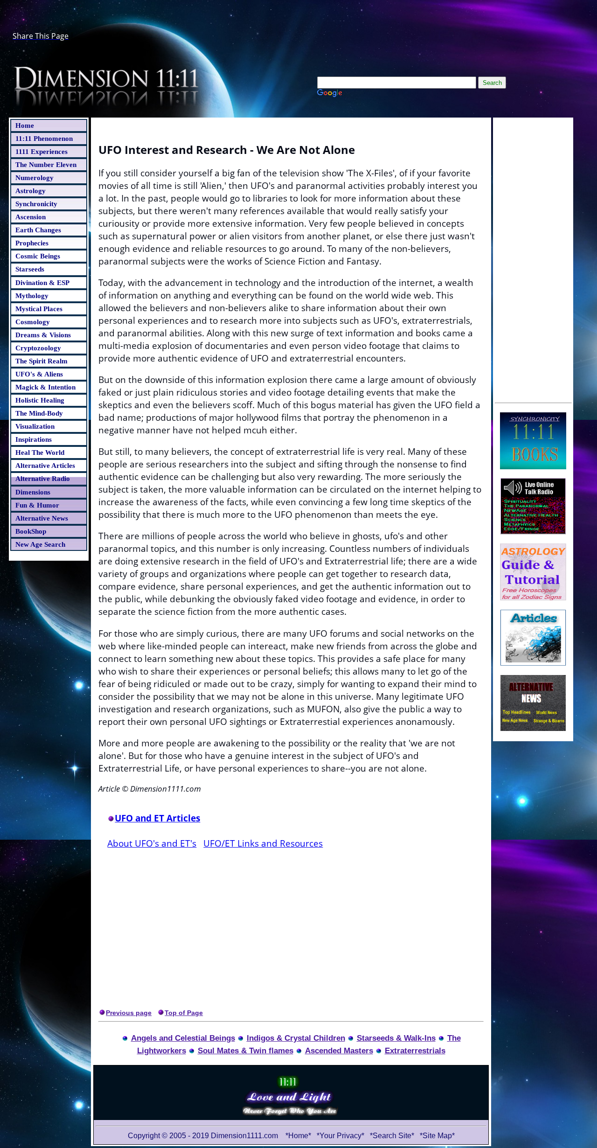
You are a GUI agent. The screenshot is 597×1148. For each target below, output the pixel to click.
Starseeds (29, 269)
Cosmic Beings (37, 256)
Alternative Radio (42, 478)
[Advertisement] (533, 259)
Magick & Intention (45, 387)
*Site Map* (437, 1136)
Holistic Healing (39, 400)
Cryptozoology (38, 348)
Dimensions (32, 492)
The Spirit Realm (41, 361)
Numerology (34, 177)
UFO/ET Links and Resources (263, 843)
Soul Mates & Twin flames (245, 1050)
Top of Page (184, 1012)
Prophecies (32, 243)
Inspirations (33, 439)
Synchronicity (36, 204)
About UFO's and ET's (151, 843)
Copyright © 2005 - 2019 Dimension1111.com (203, 1136)
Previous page (129, 1012)
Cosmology (32, 322)
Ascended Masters (339, 1050)
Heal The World (39, 452)
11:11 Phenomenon (44, 138)
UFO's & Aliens (39, 374)
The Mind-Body (39, 413)
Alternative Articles (45, 465)
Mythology (32, 295)
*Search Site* (393, 1136)
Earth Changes (38, 230)
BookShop (30, 531)
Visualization (35, 426)
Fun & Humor (37, 505)
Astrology (30, 191)
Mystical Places (38, 309)
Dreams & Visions (43, 335)
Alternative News (41, 518)
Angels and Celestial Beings (183, 1038)
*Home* (298, 1136)
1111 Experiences (41, 151)
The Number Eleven (45, 164)
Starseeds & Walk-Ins (396, 1038)
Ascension (30, 217)
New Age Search (40, 544)
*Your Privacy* (340, 1136)
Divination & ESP (42, 282)
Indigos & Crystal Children (296, 1038)
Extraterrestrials (415, 1050)
